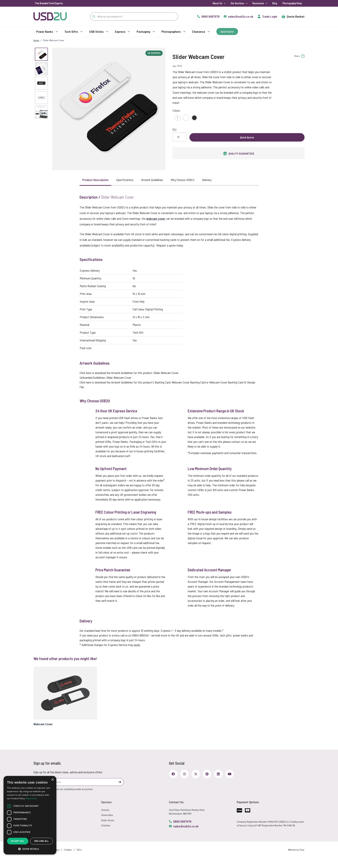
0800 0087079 (182, 821)
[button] (108, 107)
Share (297, 55)
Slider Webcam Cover (166, 373)
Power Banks (44, 31)
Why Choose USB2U (182, 180)
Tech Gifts (71, 31)
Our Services (237, 3)
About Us (217, 3)
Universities (107, 814)
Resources (258, 3)
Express (120, 31)
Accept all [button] (17, 841)
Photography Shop (292, 3)
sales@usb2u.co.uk (186, 826)
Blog (274, 3)
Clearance (198, 31)
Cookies (68, 849)
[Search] (94, 16)
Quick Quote (247, 137)
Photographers (171, 31)
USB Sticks (96, 31)
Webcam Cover (43, 724)
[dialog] (30, 815)
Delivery (206, 180)
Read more (31, 798)
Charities (105, 825)
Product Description (95, 180)
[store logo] (50, 16)
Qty (174, 129)
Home (36, 40)
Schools (105, 809)
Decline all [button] (41, 841)
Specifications (124, 180)
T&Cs (79, 849)
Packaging (143, 31)
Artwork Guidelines (152, 180)
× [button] (52, 779)
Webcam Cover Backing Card (189, 382)
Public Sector (107, 820)
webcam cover (155, 218)
